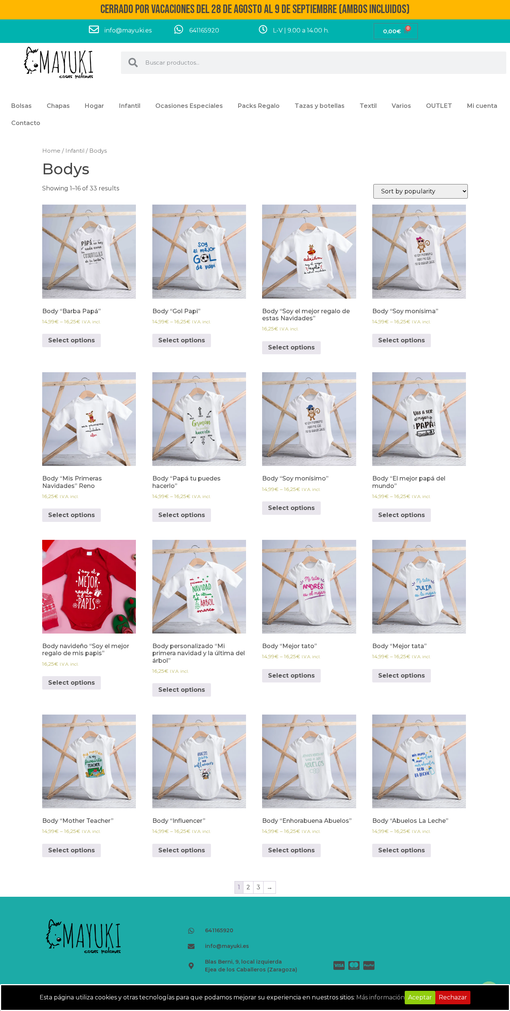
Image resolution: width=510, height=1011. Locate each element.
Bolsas (21, 105)
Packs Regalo (259, 105)
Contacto (25, 123)
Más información (380, 997)
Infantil (129, 105)
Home (51, 150)
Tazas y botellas (320, 105)
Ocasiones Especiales (189, 105)
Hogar (94, 105)
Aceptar (420, 997)
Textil (368, 105)
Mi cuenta (482, 105)
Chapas (58, 105)
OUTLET (439, 105)
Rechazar (453, 997)
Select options (71, 340)
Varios (401, 105)
